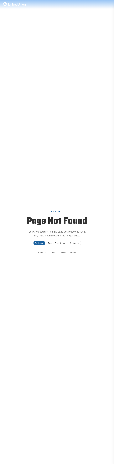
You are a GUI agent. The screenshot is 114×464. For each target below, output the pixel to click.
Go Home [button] (39, 243)
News (63, 252)
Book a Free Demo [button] (56, 243)
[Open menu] (109, 4)
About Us (42, 252)
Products (53, 252)
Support (72, 252)
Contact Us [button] (74, 243)
